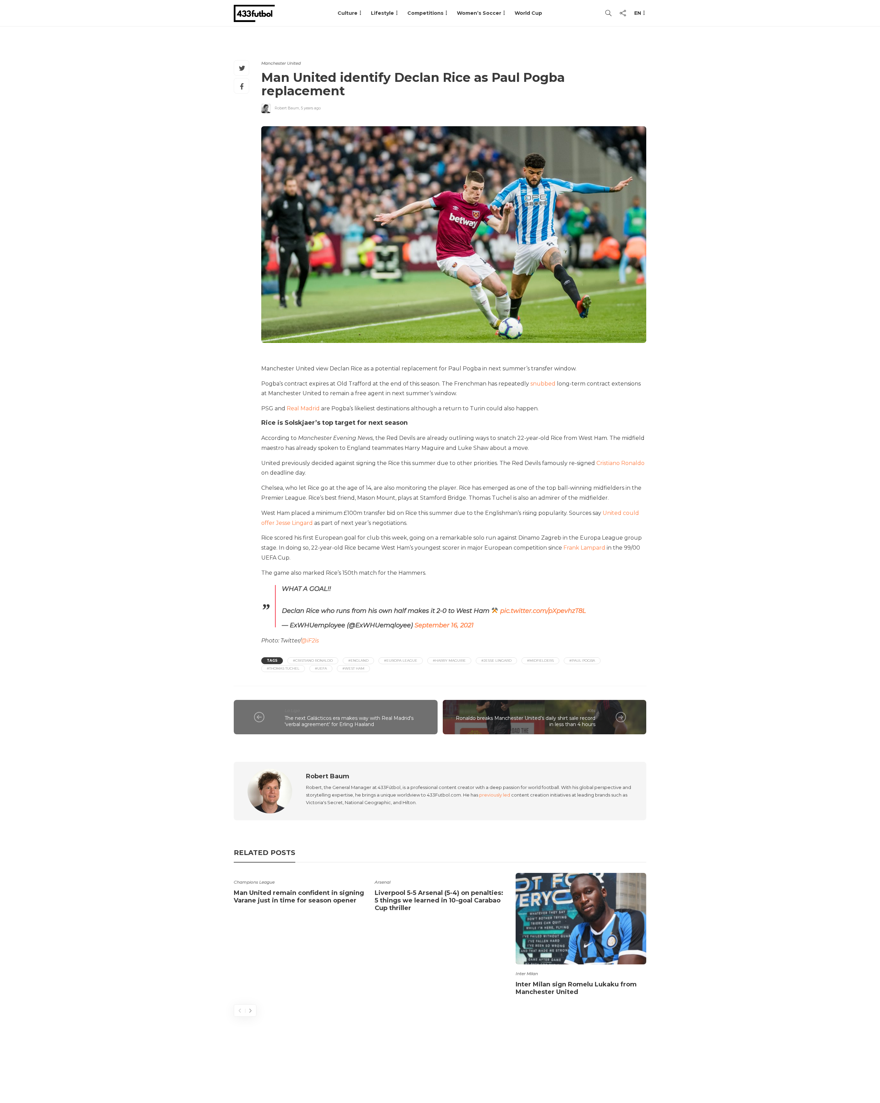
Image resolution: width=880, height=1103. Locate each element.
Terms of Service (569, 1070)
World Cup (528, 13)
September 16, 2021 (444, 625)
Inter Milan (527, 973)
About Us (487, 1070)
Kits (591, 710)
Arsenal (382, 882)
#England (358, 660)
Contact (522, 1070)
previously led (494, 795)
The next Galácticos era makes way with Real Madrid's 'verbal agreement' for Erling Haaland (349, 721)
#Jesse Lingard (496, 660)
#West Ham (353, 668)
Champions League (254, 882)
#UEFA (321, 668)
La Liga (292, 710)
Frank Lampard (584, 547)
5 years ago (311, 108)
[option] (299, 889)
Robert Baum (287, 108)
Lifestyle (382, 13)
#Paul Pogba (582, 660)
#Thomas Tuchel (283, 668)
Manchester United (281, 63)
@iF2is (310, 640)
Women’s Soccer (479, 13)
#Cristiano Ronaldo (313, 660)
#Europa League (400, 660)
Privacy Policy (624, 1070)
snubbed (543, 383)
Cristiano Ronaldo (620, 463)
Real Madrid (303, 408)
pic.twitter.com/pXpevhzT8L (543, 611)
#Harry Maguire (449, 660)
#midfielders (540, 660)
